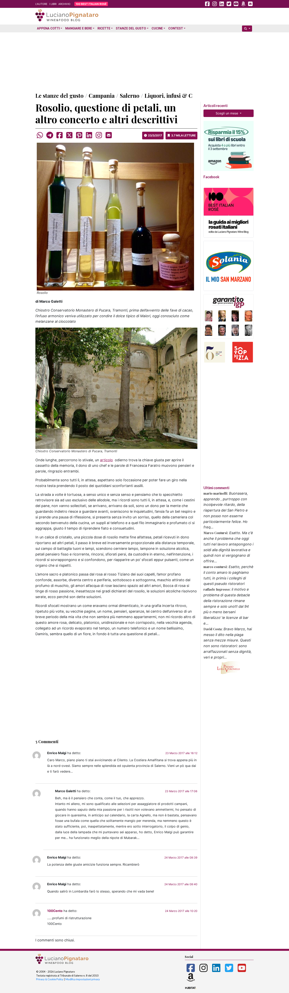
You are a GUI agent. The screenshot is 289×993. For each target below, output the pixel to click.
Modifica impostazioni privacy (82, 979)
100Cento (55, 911)
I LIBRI (52, 3)
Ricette (104, 28)
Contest (175, 28)
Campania (102, 95)
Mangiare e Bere (78, 28)
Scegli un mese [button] (227, 113)
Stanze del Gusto (131, 28)
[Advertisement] (144, 61)
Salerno (129, 95)
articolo (106, 460)
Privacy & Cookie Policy (49, 979)
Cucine (157, 28)
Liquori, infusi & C (168, 95)
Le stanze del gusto (59, 95)
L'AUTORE (41, 3)
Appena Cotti (48, 28)
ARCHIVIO (64, 3)
